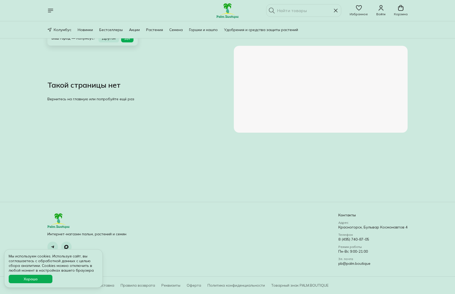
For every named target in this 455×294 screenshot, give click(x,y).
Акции (134, 29)
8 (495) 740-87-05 (353, 239)
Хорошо (31, 279)
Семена (176, 29)
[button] (359, 10)
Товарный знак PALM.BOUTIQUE (300, 285)
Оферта (194, 285)
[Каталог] (50, 10)
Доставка (105, 285)
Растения (154, 29)
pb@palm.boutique (354, 263)
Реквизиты (170, 285)
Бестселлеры (111, 29)
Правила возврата (138, 285)
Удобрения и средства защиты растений (261, 29)
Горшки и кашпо (203, 29)
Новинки (85, 29)
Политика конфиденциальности (236, 285)
